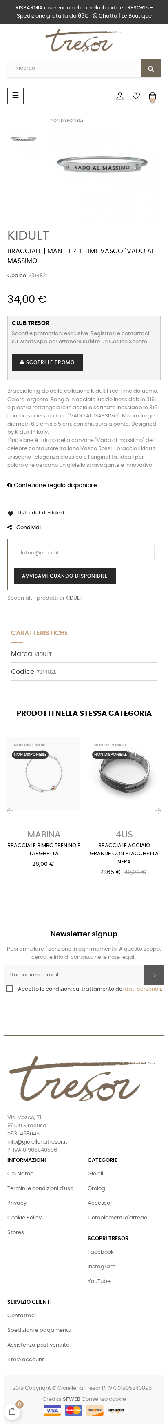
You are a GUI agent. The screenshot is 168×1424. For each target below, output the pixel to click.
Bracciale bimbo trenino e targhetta (43, 850)
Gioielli (96, 1174)
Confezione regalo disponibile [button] (54, 485)
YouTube (99, 1281)
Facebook (101, 1252)
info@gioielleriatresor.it (37, 1142)
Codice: (17, 275)
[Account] (120, 95)
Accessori (100, 1203)
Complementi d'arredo (117, 1218)
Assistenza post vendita (38, 1345)
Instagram (101, 1266)
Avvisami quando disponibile (65, 576)
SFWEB (71, 1399)
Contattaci (21, 1315)
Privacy (17, 1203)
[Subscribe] (154, 975)
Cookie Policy (24, 1218)
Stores (15, 1232)
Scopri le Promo (49, 362)
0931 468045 (23, 1134)
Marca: (22, 654)
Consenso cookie (104, 1399)
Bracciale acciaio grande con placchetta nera (124, 854)
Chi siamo (20, 1174)
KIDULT (28, 235)
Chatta (107, 16)
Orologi (97, 1188)
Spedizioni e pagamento (39, 1330)
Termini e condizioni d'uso (40, 1188)
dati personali (143, 989)
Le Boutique (137, 16)
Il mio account (25, 1359)
